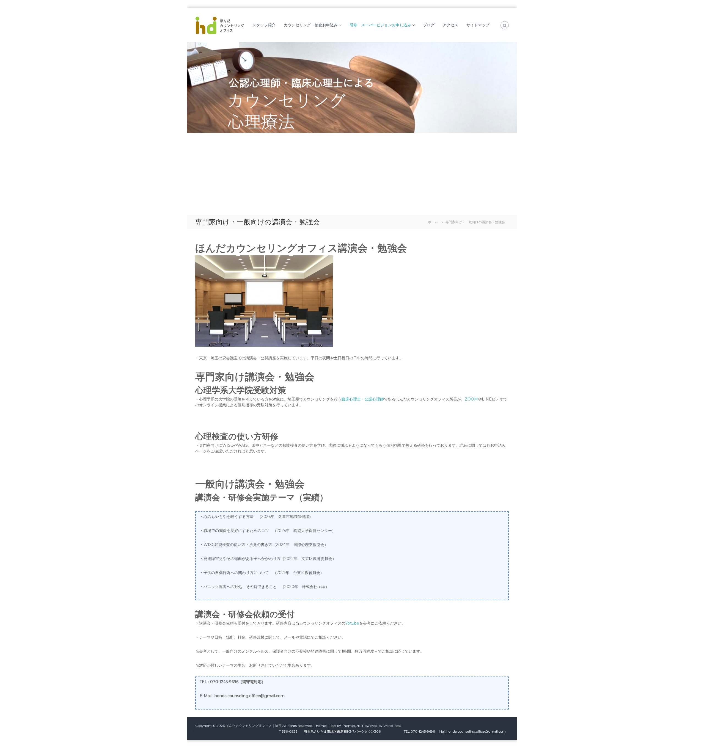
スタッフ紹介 (264, 25)
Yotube (352, 623)
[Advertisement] (352, 174)
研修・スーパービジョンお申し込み (380, 25)
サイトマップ (478, 25)
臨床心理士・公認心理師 (363, 399)
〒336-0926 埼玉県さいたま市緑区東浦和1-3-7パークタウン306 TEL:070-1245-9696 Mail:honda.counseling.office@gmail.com (403, 731)
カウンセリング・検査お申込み (311, 25)
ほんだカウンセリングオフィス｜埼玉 (254, 726)
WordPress (392, 726)
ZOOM (471, 399)
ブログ (429, 25)
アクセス (450, 25)
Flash (332, 726)
